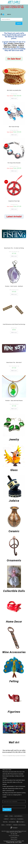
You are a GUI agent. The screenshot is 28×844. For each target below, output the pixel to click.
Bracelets (11, 166)
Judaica (21, 45)
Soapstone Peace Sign (14, 201)
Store (11, 816)
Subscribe (7, 809)
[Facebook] (2, 28)
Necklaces (14, 289)
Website (5, 804)
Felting (14, 45)
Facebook (20, 819)
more (22, 47)
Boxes (16, 93)
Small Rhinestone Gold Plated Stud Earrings (14, 324)
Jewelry (10, 44)
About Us (13, 819)
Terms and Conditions (14, 835)
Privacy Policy (14, 837)
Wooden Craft (16, 251)
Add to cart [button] (14, 98)
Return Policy (14, 839)
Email (3, 825)
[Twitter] (11, 28)
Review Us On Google (19, 825)
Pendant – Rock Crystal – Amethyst (14, 286)
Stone (17, 130)
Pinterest (9, 825)
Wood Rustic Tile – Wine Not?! (14, 362)
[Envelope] (25, 28)
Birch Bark (13, 93)
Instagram (12, 822)
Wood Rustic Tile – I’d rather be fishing (14, 248)
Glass (11, 404)
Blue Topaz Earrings (14, 126)
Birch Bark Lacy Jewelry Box (14, 90)
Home (6, 816)
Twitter (5, 822)
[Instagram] (7, 28)
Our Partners (18, 816)
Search (19, 23)
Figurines (7, 45)
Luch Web (18, 842)
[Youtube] (20, 28)
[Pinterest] (16, 28)
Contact (6, 819)
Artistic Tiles (11, 251)
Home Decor (19, 44)
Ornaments (13, 204)
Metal (14, 130)
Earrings (11, 130)
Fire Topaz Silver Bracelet (14, 162)
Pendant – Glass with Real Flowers (14, 400)
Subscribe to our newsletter (10, 799)
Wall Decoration (10, 47)
